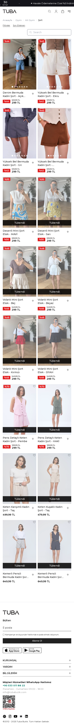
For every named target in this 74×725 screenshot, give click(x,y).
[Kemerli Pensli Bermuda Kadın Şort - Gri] (19, 545)
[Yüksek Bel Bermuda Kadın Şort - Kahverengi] (54, 133)
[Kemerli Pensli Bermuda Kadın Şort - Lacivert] (54, 545)
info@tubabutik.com (14, 692)
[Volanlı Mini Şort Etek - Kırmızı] (19, 340)
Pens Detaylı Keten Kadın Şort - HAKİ (50, 439)
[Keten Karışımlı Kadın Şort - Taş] (19, 478)
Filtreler (6, 25)
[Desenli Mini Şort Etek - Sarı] (54, 202)
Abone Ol (37, 640)
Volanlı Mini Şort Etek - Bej (13, 301)
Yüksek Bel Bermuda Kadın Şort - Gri (16, 163)
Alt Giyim (30, 20)
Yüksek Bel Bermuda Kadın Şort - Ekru (51, 94)
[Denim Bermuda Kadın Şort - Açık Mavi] (19, 64)
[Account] (56, 11)
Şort (40, 20)
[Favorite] (34, 41)
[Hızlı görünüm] (32, 93)
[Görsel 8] (63, 225)
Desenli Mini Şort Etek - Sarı (48, 232)
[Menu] (69, 11)
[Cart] (63, 11)
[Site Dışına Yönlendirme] (4, 716)
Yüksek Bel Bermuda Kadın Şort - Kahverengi (51, 163)
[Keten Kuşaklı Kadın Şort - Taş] (54, 478)
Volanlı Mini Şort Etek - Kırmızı (13, 370)
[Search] (49, 11)
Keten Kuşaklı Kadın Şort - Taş (50, 508)
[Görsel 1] (12, 86)
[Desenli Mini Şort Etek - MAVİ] (19, 202)
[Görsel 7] (27, 86)
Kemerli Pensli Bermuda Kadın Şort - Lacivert (51, 575)
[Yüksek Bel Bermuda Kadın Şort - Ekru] (54, 64)
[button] (37, 660)
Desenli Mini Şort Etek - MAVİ (13, 232)
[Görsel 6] (24, 86)
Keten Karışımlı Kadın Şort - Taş (16, 508)
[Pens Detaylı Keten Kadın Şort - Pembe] (19, 409)
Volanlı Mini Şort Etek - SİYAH (48, 370)
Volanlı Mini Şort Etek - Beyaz (48, 301)
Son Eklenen (19, 25)
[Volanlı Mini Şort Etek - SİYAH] (54, 340)
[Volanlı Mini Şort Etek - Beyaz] (54, 271)
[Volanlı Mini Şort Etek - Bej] (19, 271)
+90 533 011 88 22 (14, 685)
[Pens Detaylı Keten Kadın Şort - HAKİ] (54, 409)
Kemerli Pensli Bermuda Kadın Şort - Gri (16, 575)
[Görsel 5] (22, 86)
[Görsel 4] (19, 86)
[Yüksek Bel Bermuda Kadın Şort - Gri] (19, 133)
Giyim (18, 20)
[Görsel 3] (17, 86)
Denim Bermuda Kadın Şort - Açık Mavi (13, 94)
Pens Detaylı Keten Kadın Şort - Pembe (15, 439)
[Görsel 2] (14, 86)
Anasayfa (7, 20)
